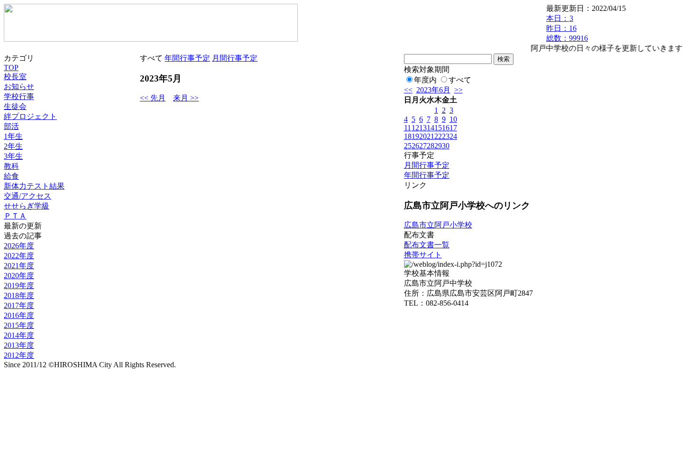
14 (430, 128)
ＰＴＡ (15, 216)
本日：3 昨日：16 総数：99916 (567, 28)
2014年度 (19, 335)
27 (423, 146)
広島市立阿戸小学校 (438, 225)
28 (430, 146)
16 (445, 128)
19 (415, 136)
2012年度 (19, 355)
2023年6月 (433, 90)
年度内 (425, 80)
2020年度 (19, 276)
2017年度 (19, 305)
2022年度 (19, 256)
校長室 (15, 76)
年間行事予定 (187, 58)
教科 (11, 166)
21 (430, 136)
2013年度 (19, 345)
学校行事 (19, 96)
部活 (11, 126)
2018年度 (19, 295)
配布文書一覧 (426, 245)
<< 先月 (152, 98)
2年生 (13, 146)
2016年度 (19, 315)
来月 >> (186, 98)
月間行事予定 (234, 58)
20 (423, 136)
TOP (11, 67)
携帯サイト (423, 255)
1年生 (13, 136)
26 (415, 146)
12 (415, 128)
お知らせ (19, 86)
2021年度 (19, 266)
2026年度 (19, 246)
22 (438, 136)
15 (438, 128)
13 (423, 128)
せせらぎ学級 (26, 206)
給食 (11, 176)
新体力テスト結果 (34, 186)
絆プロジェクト (30, 116)
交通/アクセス (27, 196)
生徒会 (15, 106)
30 (445, 146)
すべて (460, 80)
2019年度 (19, 285)
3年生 (13, 156)
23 (445, 136)
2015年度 (19, 325)
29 (438, 146)
